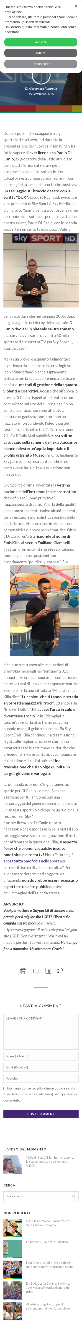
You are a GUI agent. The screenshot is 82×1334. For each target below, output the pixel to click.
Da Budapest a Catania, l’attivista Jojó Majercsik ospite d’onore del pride (48, 1287)
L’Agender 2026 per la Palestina (47, 1242)
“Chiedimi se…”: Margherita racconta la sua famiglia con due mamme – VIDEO (50, 1161)
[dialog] (41, 36)
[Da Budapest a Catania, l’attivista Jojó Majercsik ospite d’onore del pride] (12, 1290)
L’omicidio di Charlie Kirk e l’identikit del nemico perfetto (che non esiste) (50, 1265)
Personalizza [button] (40, 64)
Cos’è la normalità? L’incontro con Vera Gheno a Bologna (48, 1223)
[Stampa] (22, 970)
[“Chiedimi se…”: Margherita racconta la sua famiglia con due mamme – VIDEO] (12, 1164)
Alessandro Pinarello (43, 88)
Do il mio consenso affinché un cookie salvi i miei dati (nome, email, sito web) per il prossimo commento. (40, 1094)
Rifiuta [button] (41, 53)
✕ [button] (75, 6)
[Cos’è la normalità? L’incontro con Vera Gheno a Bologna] (12, 1228)
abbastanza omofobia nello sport (31, 861)
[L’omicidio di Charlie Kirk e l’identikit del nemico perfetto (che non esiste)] (12, 1270)
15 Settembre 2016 (41, 94)
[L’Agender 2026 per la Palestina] (12, 1249)
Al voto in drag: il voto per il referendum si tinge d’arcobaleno (48, 1306)
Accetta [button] (41, 42)
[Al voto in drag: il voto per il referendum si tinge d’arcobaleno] (12, 1311)
